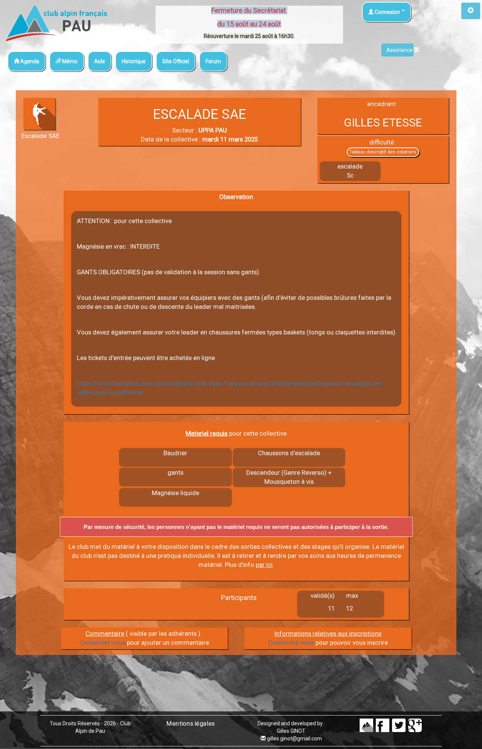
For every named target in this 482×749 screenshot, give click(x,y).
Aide (99, 61)
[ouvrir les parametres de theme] (471, 11)
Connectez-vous (102, 642)
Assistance (400, 50)
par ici (264, 564)
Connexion (387, 12)
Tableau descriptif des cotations (382, 152)
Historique (134, 61)
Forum (213, 61)
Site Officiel (175, 61)
